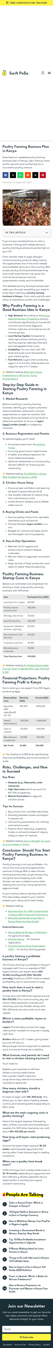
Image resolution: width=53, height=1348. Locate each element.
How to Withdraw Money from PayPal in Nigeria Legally (29, 1222)
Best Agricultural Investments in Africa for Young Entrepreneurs (22, 375)
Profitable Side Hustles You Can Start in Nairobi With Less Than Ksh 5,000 (26, 669)
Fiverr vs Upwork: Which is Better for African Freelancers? (28, 1277)
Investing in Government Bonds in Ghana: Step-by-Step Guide (27, 1231)
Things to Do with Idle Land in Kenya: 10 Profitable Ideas (29, 1259)
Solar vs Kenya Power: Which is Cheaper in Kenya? (26, 1204)
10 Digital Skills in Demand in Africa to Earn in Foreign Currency (28, 1213)
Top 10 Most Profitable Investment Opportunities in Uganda (27, 1241)
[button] (49, 73)
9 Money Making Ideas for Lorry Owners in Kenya (26, 1250)
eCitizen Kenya (16, 939)
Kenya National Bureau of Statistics (27, 932)
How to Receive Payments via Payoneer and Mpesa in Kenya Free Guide (28, 1288)
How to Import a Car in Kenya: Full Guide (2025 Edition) (27, 1268)
